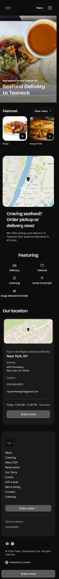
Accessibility (12, 526)
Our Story (11, 472)
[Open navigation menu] (50, 8)
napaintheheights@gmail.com (22, 392)
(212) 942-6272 (15, 385)
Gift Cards (11, 482)
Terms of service (14, 521)
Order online (28, 414)
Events (9, 477)
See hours (44, 404)
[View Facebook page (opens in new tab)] (7, 544)
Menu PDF (11, 462)
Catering (10, 457)
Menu (39, 7)
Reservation (12, 467)
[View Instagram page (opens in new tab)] (12, 544)
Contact (10, 491)
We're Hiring (12, 487)
